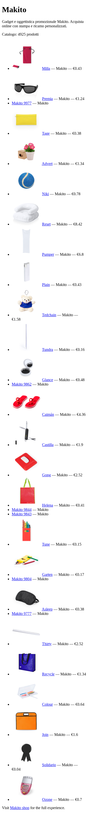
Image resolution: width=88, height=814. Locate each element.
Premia (47, 99)
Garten (47, 574)
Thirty (47, 644)
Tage (46, 133)
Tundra (47, 349)
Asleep (47, 609)
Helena (47, 505)
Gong (46, 475)
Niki (45, 194)
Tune (46, 544)
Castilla (48, 445)
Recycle (48, 674)
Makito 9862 (22, 384)
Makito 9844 (22, 510)
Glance (47, 380)
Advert (47, 164)
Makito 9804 (22, 579)
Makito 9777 (22, 613)
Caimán (48, 414)
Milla (46, 68)
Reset (46, 224)
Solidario (49, 765)
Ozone (47, 799)
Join (45, 735)
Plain (46, 285)
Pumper (48, 254)
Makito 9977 (22, 103)
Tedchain (49, 315)
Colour (47, 704)
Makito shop (19, 808)
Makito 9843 (22, 514)
